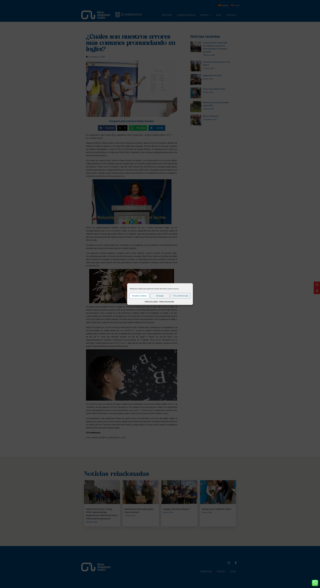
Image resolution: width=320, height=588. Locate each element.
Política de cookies (151, 301)
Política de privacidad (166, 301)
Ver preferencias (180, 295)
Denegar (160, 295)
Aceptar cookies (139, 295)
